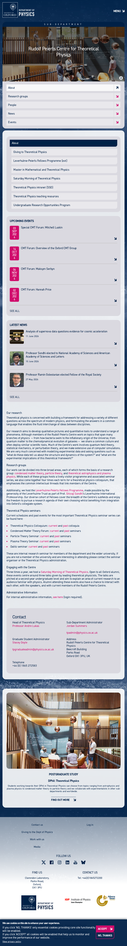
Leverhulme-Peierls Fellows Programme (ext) (40, 161)
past (65, 526)
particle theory (53, 473)
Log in (90, 824)
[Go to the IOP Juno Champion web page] (78, 900)
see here (58, 597)
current (53, 526)
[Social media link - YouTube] (75, 862)
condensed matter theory (29, 473)
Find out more (60, 799)
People (12, 105)
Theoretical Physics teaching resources (36, 196)
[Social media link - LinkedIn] (67, 862)
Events (12, 122)
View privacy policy (11, 941)
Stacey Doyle (19, 642)
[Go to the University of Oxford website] (29, 903)
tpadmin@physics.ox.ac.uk (82, 632)
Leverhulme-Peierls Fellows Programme (59, 490)
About (11, 88)
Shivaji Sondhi (74, 493)
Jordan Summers (76, 626)
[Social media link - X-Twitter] (43, 862)
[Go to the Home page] (45, 903)
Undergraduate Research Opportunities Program (41, 205)
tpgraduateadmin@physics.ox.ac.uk (33, 649)
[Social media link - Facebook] (51, 862)
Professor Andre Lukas (25, 626)
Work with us (37, 839)
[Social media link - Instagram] (59, 862)
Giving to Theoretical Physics (30, 152)
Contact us (37, 824)
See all (15, 311)
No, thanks (105, 935)
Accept (102, 929)
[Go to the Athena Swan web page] (106, 900)
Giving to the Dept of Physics (37, 832)
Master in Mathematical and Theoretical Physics (41, 170)
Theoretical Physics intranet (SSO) (33, 187)
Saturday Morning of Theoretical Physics (36, 178)
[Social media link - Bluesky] (83, 862)
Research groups (18, 96)
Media (37, 847)
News (11, 114)
